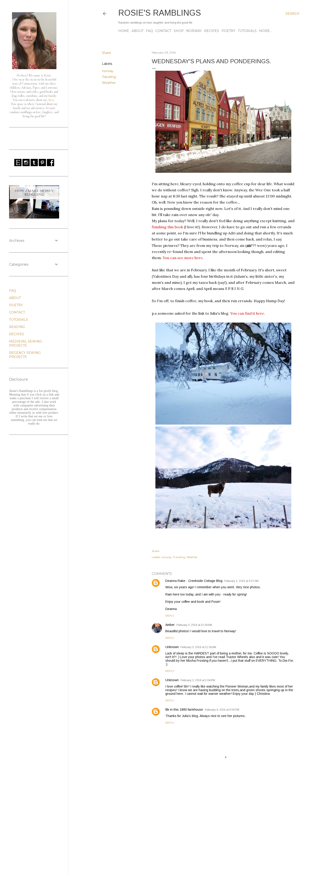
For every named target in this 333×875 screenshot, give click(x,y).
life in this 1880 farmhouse (184, 709)
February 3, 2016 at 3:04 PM (198, 680)
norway (107, 71)
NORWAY (194, 31)
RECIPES (211, 31)
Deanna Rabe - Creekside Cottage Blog (193, 581)
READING (17, 327)
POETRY (228, 31)
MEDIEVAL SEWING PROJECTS (25, 343)
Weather (109, 83)
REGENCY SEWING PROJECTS (25, 355)
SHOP (179, 31)
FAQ (149, 31)
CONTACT (163, 31)
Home (123, 31)
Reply (169, 615)
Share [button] (106, 53)
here (51, 100)
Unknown (172, 647)
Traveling (109, 77)
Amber (170, 625)
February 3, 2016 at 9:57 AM (241, 581)
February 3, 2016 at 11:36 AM (198, 647)
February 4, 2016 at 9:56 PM (222, 709)
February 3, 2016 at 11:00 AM (194, 625)
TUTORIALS (247, 31)
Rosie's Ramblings (159, 12)
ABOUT (137, 31)
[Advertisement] (223, 832)
